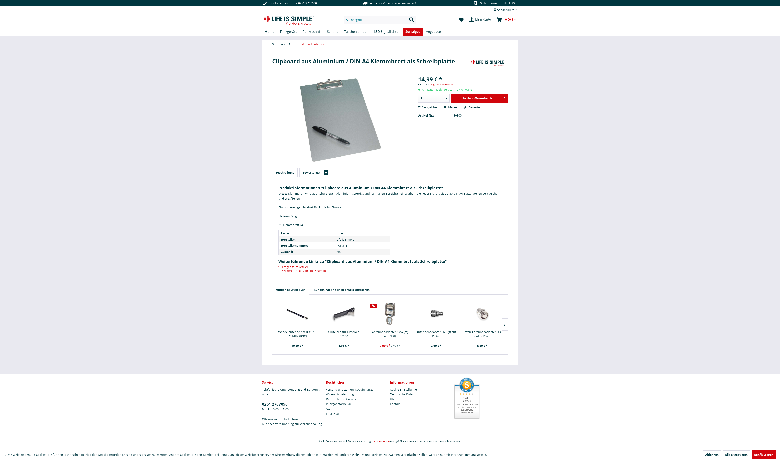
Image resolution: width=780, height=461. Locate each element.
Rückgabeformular (338, 404)
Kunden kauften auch (290, 290)
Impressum (333, 414)
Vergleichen (430, 107)
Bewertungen (315, 172)
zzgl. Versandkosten (442, 84)
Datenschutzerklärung (341, 399)
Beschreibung (284, 172)
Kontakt (395, 404)
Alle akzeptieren (736, 455)
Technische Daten (402, 394)
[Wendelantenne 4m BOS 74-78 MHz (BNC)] (297, 314)
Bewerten (475, 107)
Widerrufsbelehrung (340, 394)
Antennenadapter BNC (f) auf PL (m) (436, 334)
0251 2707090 (275, 404)
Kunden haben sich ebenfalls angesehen (342, 290)
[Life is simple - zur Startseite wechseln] (289, 21)
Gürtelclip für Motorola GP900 (343, 334)
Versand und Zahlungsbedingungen (350, 389)
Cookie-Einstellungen (404, 389)
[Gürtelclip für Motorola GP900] (344, 314)
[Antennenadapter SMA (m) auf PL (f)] (390, 314)
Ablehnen (712, 455)
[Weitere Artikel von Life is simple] (487, 65)
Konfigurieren (764, 455)
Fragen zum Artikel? (295, 267)
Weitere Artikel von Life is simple (304, 271)
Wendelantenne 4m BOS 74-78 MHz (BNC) (297, 334)
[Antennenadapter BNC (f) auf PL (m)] (436, 314)
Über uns (396, 399)
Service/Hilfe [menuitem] (505, 10)
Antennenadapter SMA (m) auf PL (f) (390, 334)
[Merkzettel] (461, 20)
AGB (329, 409)
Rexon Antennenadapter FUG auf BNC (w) (482, 334)
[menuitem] (380, 20)
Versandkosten (381, 441)
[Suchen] (411, 20)
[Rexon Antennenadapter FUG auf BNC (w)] (482, 314)
